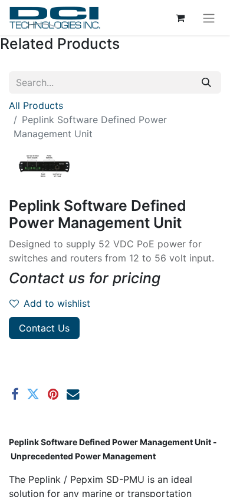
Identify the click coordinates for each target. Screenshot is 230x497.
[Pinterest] (53, 394)
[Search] (206, 82)
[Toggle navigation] (208, 18)
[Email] (73, 394)
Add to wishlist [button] (57, 303)
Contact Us (44, 328)
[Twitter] (33, 394)
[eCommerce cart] (180, 17)
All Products (36, 105)
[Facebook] (14, 394)
